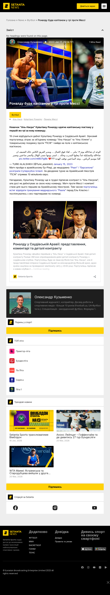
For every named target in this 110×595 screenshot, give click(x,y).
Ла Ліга (19, 370)
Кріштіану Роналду (33, 119)
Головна (10, 20)
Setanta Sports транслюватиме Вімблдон (28, 436)
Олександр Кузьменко (30, 42)
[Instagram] (88, 567)
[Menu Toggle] (104, 6)
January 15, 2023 (63, 164)
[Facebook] (82, 567)
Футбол (31, 20)
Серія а (19, 380)
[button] (102, 30)
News (21, 20)
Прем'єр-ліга (23, 351)
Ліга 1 (19, 389)
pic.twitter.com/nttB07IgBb (33, 158)
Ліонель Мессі (51, 119)
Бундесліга (22, 360)
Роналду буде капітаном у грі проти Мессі (44, 103)
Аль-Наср (17, 119)
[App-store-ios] (100, 567)
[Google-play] (106, 567)
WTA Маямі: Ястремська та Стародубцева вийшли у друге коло (28, 473)
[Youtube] (94, 567)
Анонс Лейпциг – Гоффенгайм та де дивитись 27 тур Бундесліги (77, 436)
